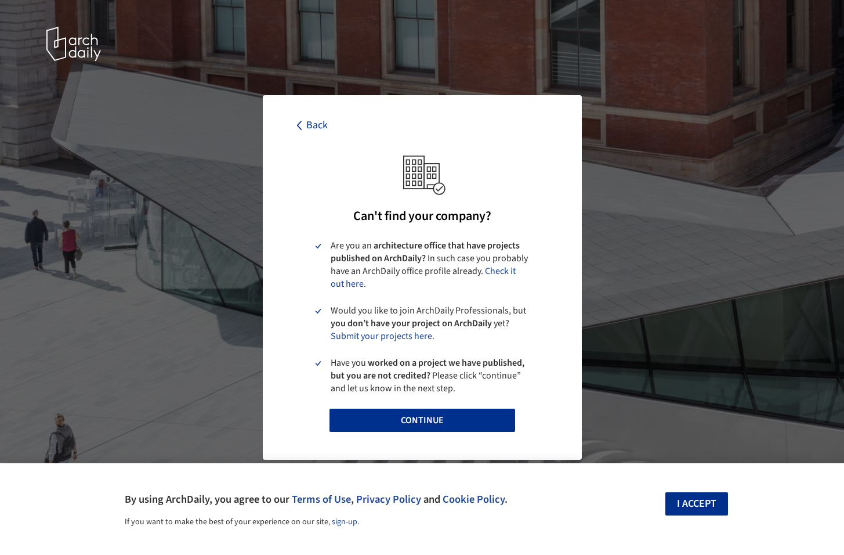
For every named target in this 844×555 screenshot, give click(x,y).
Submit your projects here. (382, 336)
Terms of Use (321, 499)
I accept (696, 503)
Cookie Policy (474, 499)
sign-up (344, 522)
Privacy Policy (388, 499)
